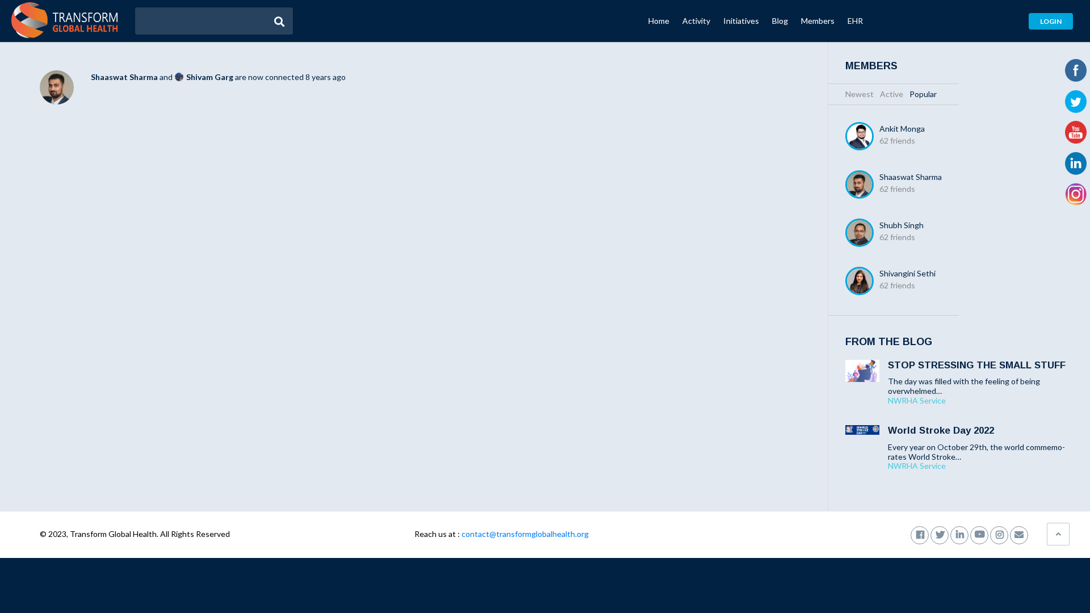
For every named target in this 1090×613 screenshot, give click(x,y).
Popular (923, 94)
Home (658, 21)
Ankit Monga (902, 128)
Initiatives (741, 21)
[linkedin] (959, 534)
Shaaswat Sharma (124, 77)
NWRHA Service (917, 400)
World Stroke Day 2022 (941, 430)
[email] (1019, 534)
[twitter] (939, 534)
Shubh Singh (901, 225)
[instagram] (999, 534)
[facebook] (920, 534)
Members (818, 21)
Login (1051, 21)
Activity (696, 21)
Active (891, 94)
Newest (859, 94)
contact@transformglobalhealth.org (525, 534)
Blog (780, 21)
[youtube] (979, 534)
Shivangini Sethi (907, 273)
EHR (855, 21)
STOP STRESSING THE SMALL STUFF (977, 365)
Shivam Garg (209, 77)
